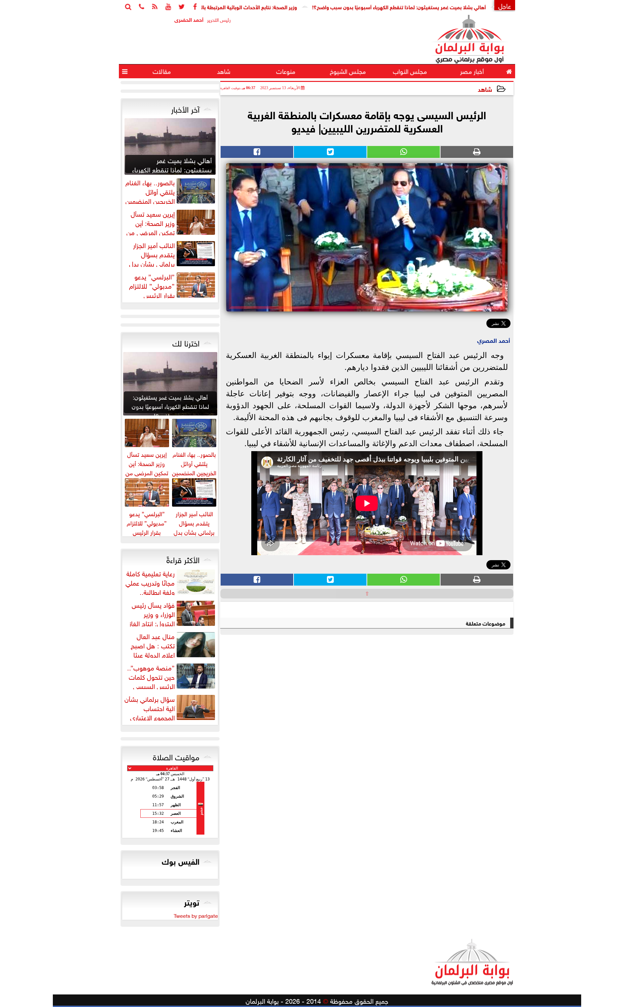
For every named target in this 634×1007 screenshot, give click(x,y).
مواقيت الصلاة (176, 756)
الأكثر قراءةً (182, 559)
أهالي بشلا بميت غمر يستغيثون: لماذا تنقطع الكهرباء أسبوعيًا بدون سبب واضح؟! (434, 6)
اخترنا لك (185, 342)
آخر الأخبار (185, 108)
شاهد (485, 88)
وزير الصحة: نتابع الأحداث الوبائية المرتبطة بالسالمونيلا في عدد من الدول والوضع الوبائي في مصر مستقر (220, 6)
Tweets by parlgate (196, 915)
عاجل (504, 5)
